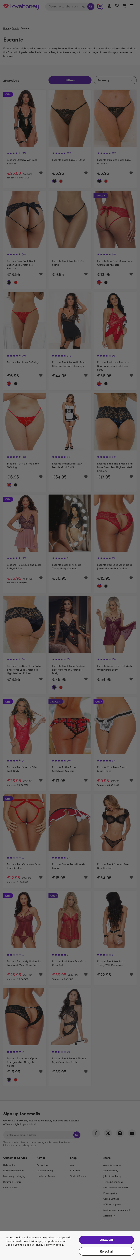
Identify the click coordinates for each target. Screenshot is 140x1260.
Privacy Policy (43, 1244)
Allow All (106, 1239)
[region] (70, 1245)
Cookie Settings (15, 1244)
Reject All (106, 1251)
